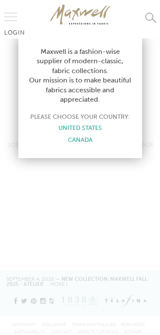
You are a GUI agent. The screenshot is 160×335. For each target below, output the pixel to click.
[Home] (80, 14)
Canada (80, 140)
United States (80, 128)
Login (14, 32)
